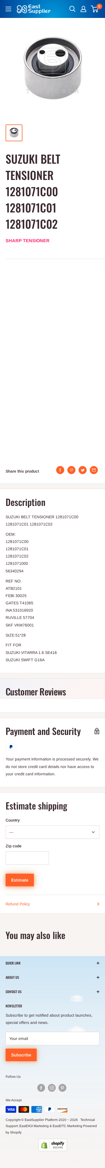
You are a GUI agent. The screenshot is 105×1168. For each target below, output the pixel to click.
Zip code (14, 846)
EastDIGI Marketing (34, 1126)
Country (13, 820)
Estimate (19, 880)
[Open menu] (8, 9)
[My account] (83, 9)
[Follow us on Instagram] (52, 1088)
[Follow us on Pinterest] (62, 1088)
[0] (94, 9)
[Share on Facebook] (60, 470)
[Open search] (72, 9)
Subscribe (21, 1055)
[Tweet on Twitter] (83, 470)
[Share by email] (94, 470)
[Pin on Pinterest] (71, 470)
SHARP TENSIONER (28, 240)
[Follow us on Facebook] (41, 1088)
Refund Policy (18, 904)
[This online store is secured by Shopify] (52, 1145)
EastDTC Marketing (67, 1126)
